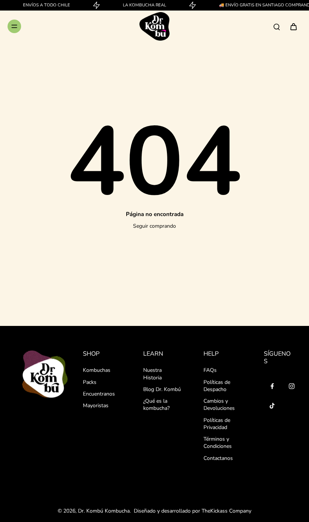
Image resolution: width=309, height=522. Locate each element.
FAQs (210, 370)
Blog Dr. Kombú (162, 389)
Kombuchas (96, 370)
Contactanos (218, 458)
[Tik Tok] (272, 405)
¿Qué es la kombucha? (156, 404)
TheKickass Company (226, 510)
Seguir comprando (154, 226)
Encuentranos (99, 393)
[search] (276, 26)
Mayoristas (96, 405)
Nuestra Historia (152, 374)
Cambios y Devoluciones (219, 404)
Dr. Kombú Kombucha (104, 510)
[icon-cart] (293, 26)
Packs (89, 382)
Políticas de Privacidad (216, 424)
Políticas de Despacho (216, 386)
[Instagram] (291, 386)
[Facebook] (272, 386)
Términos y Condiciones (217, 442)
